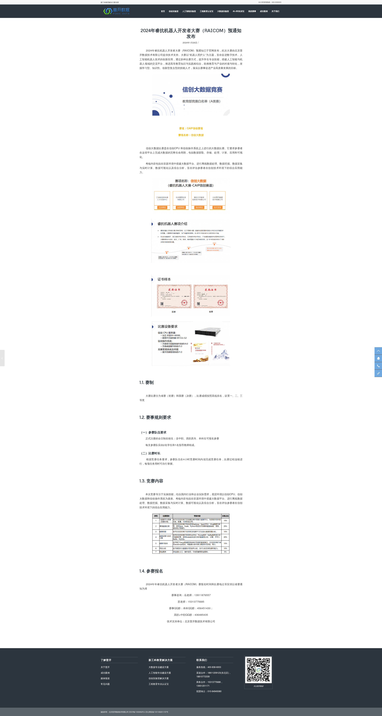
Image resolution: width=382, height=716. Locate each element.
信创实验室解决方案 (159, 678)
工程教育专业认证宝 (159, 683)
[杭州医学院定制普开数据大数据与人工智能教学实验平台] (2, 358)
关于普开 (105, 667)
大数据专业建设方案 (159, 667)
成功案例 (105, 672)
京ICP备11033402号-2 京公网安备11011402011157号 (148, 712)
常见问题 (105, 683)
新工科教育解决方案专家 (110, 2)
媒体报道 (105, 678)
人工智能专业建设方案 (160, 672)
